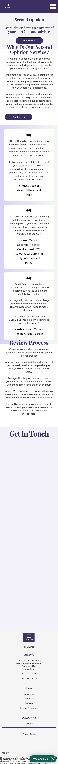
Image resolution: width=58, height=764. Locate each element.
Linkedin (29, 723)
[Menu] (53, 6)
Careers (29, 703)
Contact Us (29, 694)
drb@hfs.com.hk (29, 678)
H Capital (29, 646)
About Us (29, 698)
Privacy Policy (29, 734)
